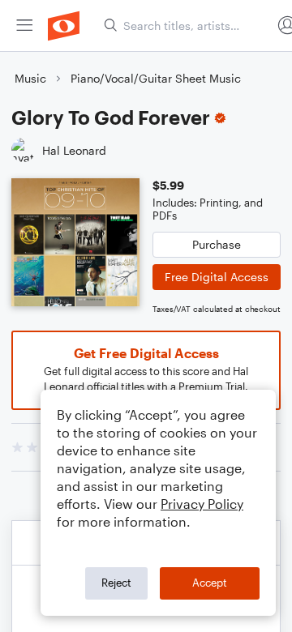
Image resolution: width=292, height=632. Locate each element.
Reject (116, 582)
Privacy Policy (202, 503)
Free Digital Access (216, 277)
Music (30, 78)
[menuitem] (24, 25)
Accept (209, 582)
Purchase (216, 244)
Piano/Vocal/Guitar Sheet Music (156, 78)
